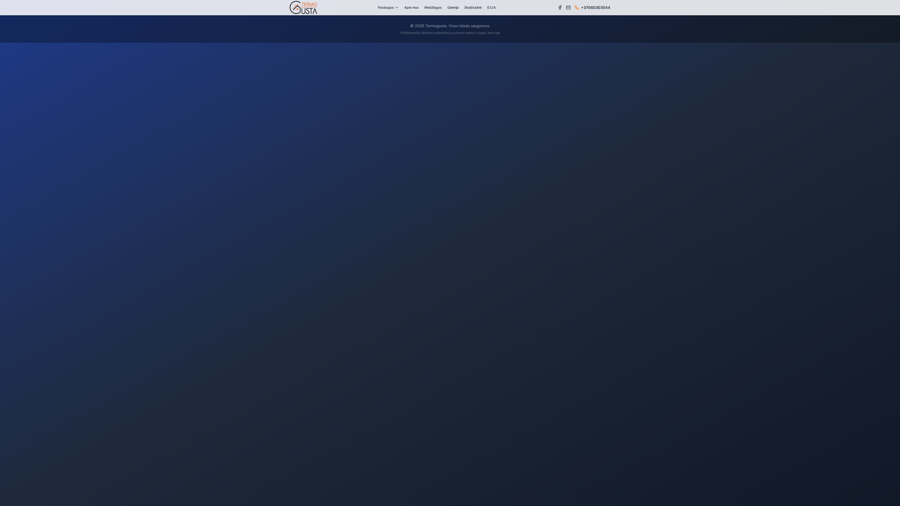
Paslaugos (386, 7)
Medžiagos (433, 7)
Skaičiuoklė (473, 7)
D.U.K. (492, 7)
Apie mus (411, 7)
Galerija (453, 7)
